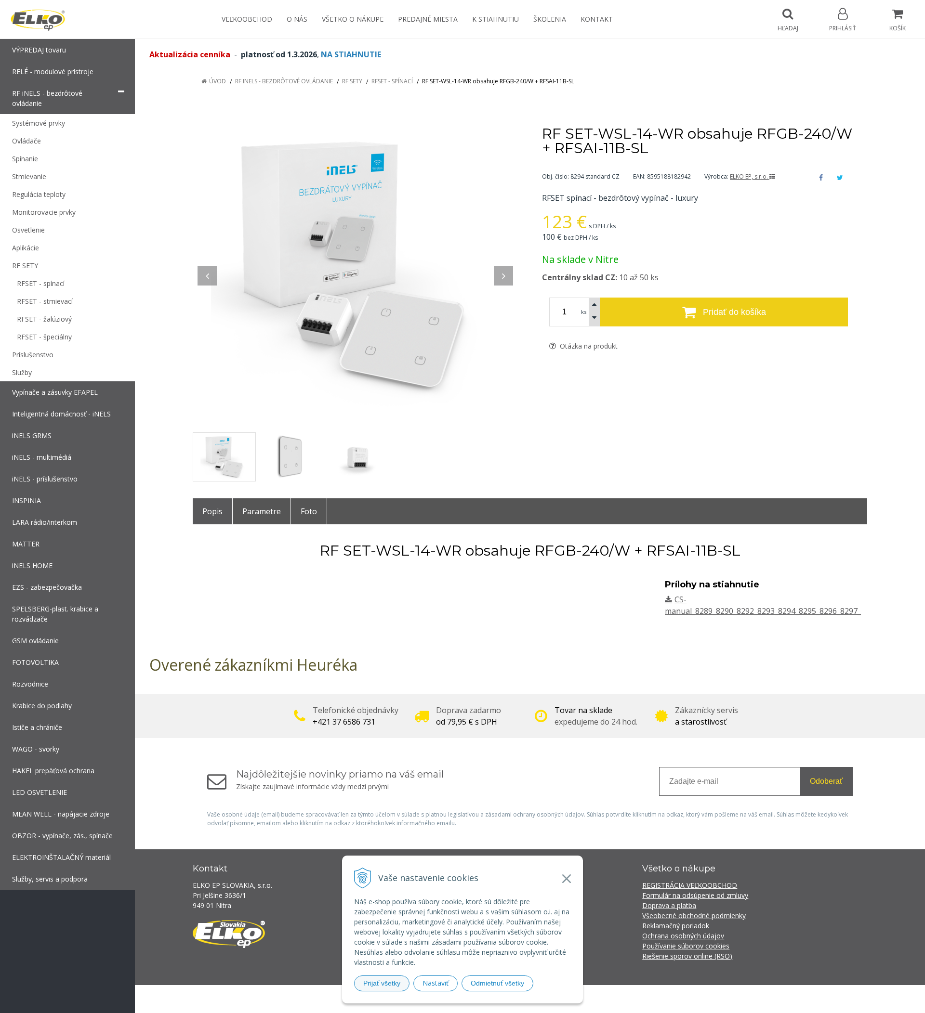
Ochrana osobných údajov (683, 935)
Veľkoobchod (247, 19)
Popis (212, 511)
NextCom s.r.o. (635, 999)
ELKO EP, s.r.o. (749, 176)
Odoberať (826, 781)
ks (583, 311)
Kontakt (597, 19)
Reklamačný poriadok (675, 925)
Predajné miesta (428, 19)
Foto (309, 511)
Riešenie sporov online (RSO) (687, 956)
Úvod (217, 81)
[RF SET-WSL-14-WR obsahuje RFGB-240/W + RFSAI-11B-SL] (355, 266)
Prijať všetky (381, 983)
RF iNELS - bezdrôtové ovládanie (284, 81)
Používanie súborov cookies (685, 945)
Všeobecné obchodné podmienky (694, 915)
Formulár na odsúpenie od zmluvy (695, 895)
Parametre (261, 511)
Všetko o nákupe (352, 19)
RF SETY (352, 81)
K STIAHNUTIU (495, 19)
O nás (297, 19)
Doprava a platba (669, 905)
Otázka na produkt (588, 346)
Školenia (549, 19)
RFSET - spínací (392, 81)
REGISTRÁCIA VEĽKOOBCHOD (689, 885)
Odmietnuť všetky (497, 983)
